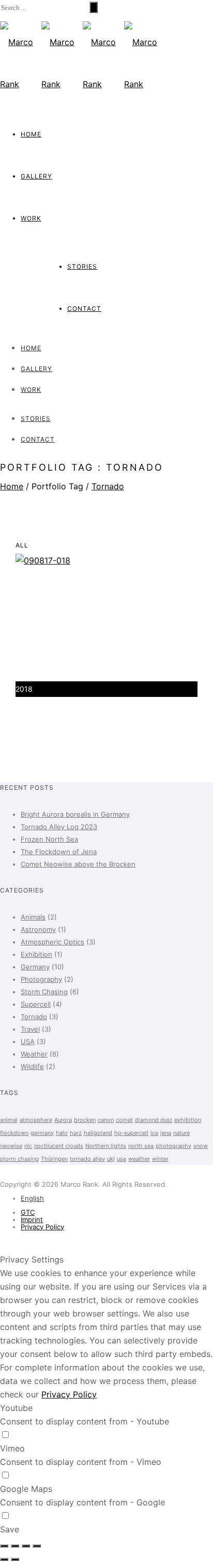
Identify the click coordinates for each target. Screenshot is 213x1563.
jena (165, 1132)
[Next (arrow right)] (15, 1559)
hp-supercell (131, 1132)
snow (200, 1145)
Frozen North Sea (49, 839)
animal (9, 1119)
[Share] (15, 1545)
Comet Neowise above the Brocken (78, 864)
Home (31, 134)
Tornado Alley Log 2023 (59, 826)
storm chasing (19, 1158)
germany (42, 1132)
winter (160, 1158)
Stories (82, 266)
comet (124, 1119)
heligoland (98, 1132)
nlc (28, 1145)
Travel (30, 1029)
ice (154, 1132)
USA (28, 1041)
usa (121, 1158)
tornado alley (87, 1158)
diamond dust (153, 1119)
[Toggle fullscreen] (26, 1545)
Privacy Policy (42, 1227)
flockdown (14, 1132)
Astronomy (38, 929)
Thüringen (54, 1158)
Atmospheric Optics (52, 942)
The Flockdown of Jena (59, 851)
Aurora (63, 1119)
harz (76, 1132)
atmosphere (36, 1119)
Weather (34, 1054)
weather (139, 1158)
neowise (11, 1145)
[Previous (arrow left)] (4, 1559)
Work (31, 218)
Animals (33, 917)
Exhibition (36, 954)
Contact (84, 308)
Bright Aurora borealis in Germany (75, 814)
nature (181, 1132)
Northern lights (105, 1145)
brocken (85, 1119)
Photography (41, 979)
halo (62, 1132)
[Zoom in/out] (37, 1545)
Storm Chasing (44, 992)
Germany (35, 967)
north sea (141, 1145)
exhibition (187, 1119)
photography (173, 1145)
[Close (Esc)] (4, 1545)
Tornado (108, 486)
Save (9, 1529)
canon (106, 1119)
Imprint (32, 1219)
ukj (111, 1158)
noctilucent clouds (58, 1145)
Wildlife (32, 1066)
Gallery (36, 176)
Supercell (36, 1004)
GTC (28, 1212)
